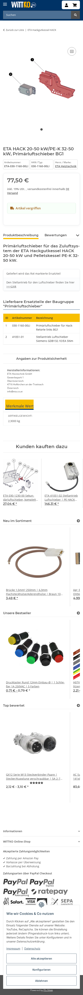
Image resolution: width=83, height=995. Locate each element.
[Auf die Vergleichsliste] (72, 51)
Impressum (13, 948)
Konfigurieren (41, 969)
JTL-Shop (48, 990)
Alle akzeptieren (41, 958)
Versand (12, 193)
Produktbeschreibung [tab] (20, 235)
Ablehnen (41, 980)
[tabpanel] (41, 82)
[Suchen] (75, 15)
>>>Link (11, 286)
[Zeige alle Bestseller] (78, 613)
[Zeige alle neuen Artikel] (78, 521)
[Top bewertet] (78, 705)
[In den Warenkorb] (6, 42)
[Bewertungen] (36, 782)
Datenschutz (32, 948)
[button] (66, 5)
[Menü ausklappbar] (5, 2)
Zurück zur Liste (15, 30)
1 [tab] (41, 129)
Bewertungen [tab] (56, 235)
